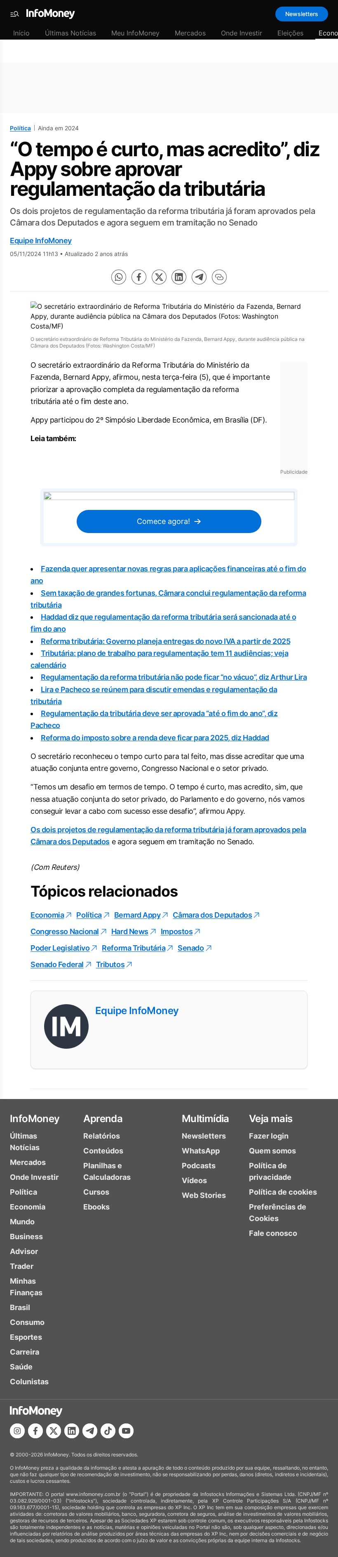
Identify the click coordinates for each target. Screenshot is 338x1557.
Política (20, 128)
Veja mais (271, 1119)
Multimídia (205, 1119)
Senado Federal (57, 964)
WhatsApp (201, 1150)
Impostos (176, 931)
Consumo (27, 1322)
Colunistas (29, 1381)
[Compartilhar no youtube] (126, 1430)
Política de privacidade (270, 1171)
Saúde (21, 1366)
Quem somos (272, 1150)
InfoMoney (35, 1119)
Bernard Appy (137, 915)
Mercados (190, 33)
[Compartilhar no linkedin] (178, 277)
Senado (191, 948)
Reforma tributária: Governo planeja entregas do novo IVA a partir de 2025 (165, 641)
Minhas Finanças (26, 1287)
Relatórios (101, 1136)
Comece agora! (163, 521)
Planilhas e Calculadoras (107, 1171)
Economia (47, 915)
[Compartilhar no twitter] (159, 277)
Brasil (20, 1307)
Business (26, 1236)
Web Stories (204, 1195)
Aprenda (102, 1119)
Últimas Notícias (70, 33)
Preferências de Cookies (277, 1212)
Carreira (24, 1352)
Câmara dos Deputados (212, 915)
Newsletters (301, 13)
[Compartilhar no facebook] (138, 277)
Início (21, 33)
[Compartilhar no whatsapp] (118, 277)
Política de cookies (283, 1192)
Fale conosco (273, 1233)
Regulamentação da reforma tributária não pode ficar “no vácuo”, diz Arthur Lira (174, 677)
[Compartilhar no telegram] (199, 277)
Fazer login (269, 1136)
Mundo (22, 1221)
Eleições (290, 33)
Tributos (110, 964)
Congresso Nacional (65, 931)
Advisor (24, 1251)
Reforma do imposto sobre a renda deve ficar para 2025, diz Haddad (155, 737)
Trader (21, 1266)
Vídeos (194, 1180)
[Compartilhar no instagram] (17, 1430)
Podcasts (199, 1165)
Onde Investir (241, 33)
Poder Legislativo (60, 948)
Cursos (96, 1192)
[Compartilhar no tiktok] (108, 1430)
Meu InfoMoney (135, 33)
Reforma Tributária (133, 948)
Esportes (26, 1337)
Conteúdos (103, 1150)
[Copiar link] (219, 277)
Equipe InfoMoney (41, 240)
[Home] (50, 14)
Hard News (129, 931)
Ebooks (96, 1206)
